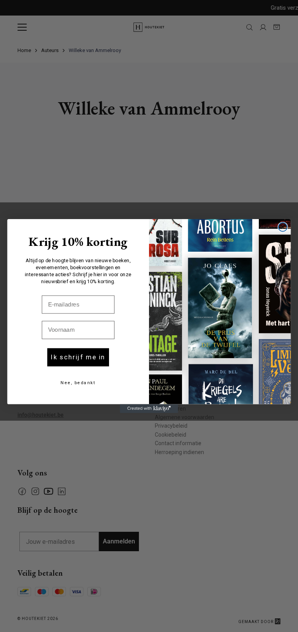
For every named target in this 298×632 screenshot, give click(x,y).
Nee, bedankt (78, 382)
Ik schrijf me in (78, 357)
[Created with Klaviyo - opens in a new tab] (149, 408)
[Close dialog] (282, 227)
